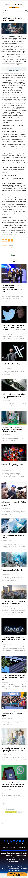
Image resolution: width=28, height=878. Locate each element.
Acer (7, 247)
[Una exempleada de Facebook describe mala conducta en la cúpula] (14, 700)
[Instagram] (11, 841)
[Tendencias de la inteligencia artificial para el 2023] (14, 559)
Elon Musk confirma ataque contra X (14, 365)
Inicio (4, 844)
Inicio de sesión (26, 12)
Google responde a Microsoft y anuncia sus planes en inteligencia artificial (13, 639)
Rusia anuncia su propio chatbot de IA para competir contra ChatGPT (13, 396)
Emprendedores (20, 844)
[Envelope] (23, 841)
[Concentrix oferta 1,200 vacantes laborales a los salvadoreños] (14, 591)
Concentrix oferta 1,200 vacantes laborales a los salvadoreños (13, 602)
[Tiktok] (17, 841)
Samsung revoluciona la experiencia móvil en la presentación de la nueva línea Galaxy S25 (12, 288)
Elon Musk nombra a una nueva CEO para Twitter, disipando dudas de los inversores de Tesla (13, 327)
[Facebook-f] (8, 841)
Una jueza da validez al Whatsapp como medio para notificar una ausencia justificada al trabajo (13, 785)
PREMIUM (20, 12)
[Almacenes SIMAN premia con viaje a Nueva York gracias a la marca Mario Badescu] (14, 417)
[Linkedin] (20, 841)
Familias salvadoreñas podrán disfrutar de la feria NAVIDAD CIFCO (12, 466)
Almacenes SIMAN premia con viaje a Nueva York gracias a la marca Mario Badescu (12, 429)
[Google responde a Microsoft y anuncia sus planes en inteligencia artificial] (14, 626)
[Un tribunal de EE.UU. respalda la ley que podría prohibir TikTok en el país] (14, 664)
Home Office (10, 247)
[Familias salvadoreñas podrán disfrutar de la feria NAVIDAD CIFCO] (14, 452)
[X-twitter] (5, 841)
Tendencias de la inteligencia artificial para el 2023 (11, 571)
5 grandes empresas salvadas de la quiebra (13, 536)
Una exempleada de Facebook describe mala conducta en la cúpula (12, 714)
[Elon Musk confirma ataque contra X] (14, 351)
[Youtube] (14, 841)
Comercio (11, 844)
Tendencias (21, 247)
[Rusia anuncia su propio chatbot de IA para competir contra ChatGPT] (14, 385)
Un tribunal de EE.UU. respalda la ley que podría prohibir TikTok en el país (13, 677)
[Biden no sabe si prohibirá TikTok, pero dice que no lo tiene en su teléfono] (14, 490)
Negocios (5, 847)
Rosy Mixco (5, 245)
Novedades (17, 247)
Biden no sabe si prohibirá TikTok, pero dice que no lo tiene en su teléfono (13, 504)
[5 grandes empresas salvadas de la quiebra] (14, 525)
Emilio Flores (9, 294)
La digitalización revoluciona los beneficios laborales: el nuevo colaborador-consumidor (13, 750)
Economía (13, 847)
